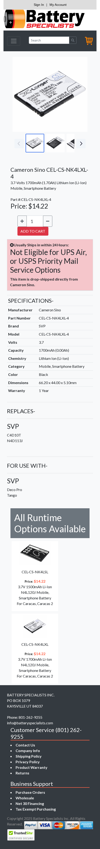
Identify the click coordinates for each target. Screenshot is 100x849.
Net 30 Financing (30, 803)
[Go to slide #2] (55, 143)
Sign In (39, 5)
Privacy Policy (28, 762)
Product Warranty (31, 767)
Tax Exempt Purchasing (36, 809)
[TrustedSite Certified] (21, 835)
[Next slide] (80, 94)
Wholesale (25, 798)
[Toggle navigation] (13, 41)
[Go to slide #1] (35, 143)
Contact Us (25, 745)
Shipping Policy (29, 756)
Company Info (28, 750)
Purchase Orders (30, 792)
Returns (22, 773)
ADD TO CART (32, 231)
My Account (58, 5)
